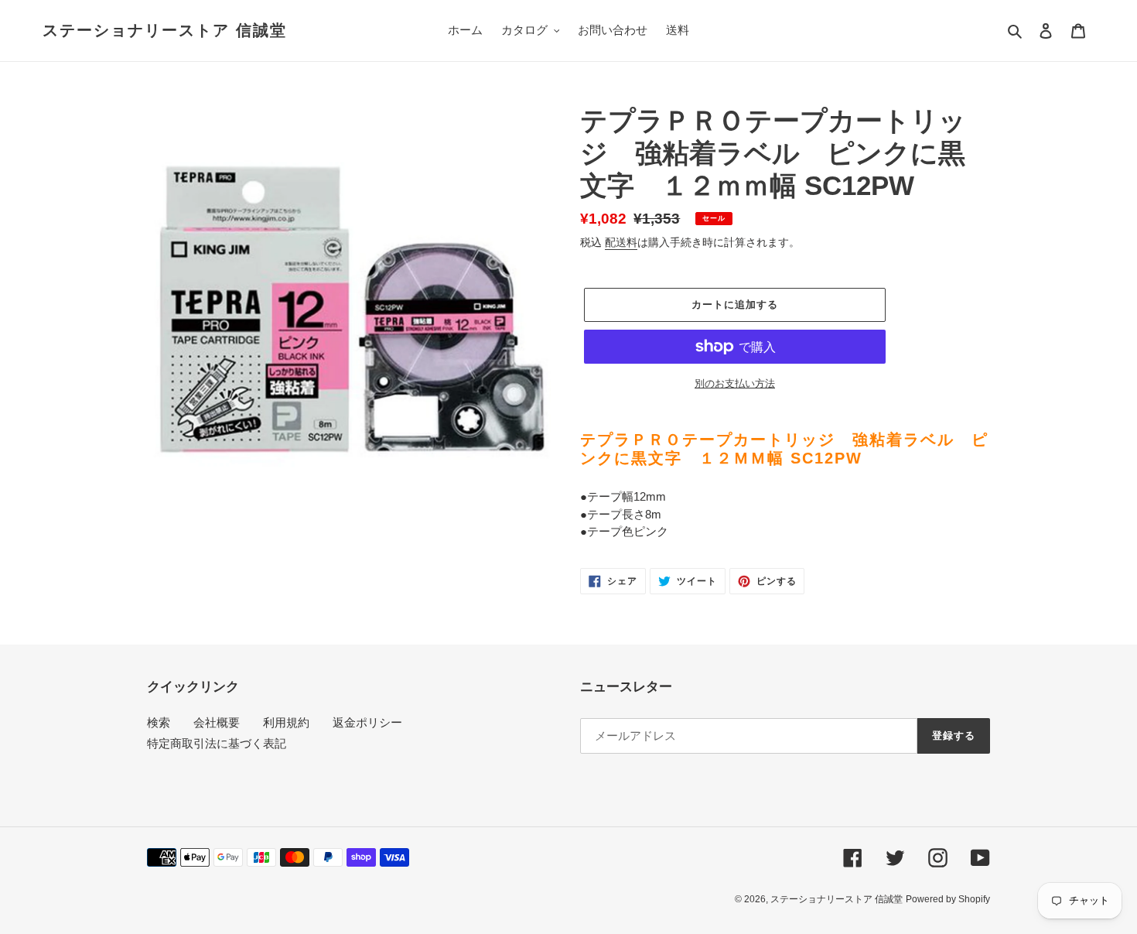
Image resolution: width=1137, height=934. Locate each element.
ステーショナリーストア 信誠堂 (165, 30)
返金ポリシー (367, 722)
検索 (158, 722)
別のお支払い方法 (735, 383)
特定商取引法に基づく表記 (216, 743)
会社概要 (216, 722)
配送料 (621, 242)
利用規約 (286, 722)
